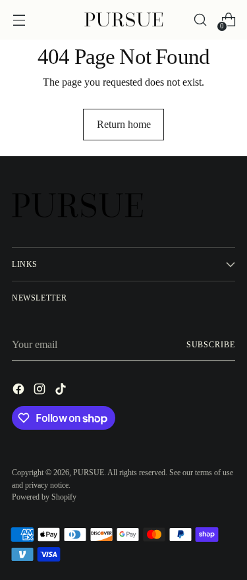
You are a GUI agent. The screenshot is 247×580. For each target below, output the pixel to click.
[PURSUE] (123, 20)
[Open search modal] (199, 20)
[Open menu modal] (18, 20)
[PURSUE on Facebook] (20, 391)
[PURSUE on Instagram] (41, 391)
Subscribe (210, 344)
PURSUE (88, 472)
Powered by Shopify (44, 497)
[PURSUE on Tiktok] (62, 391)
